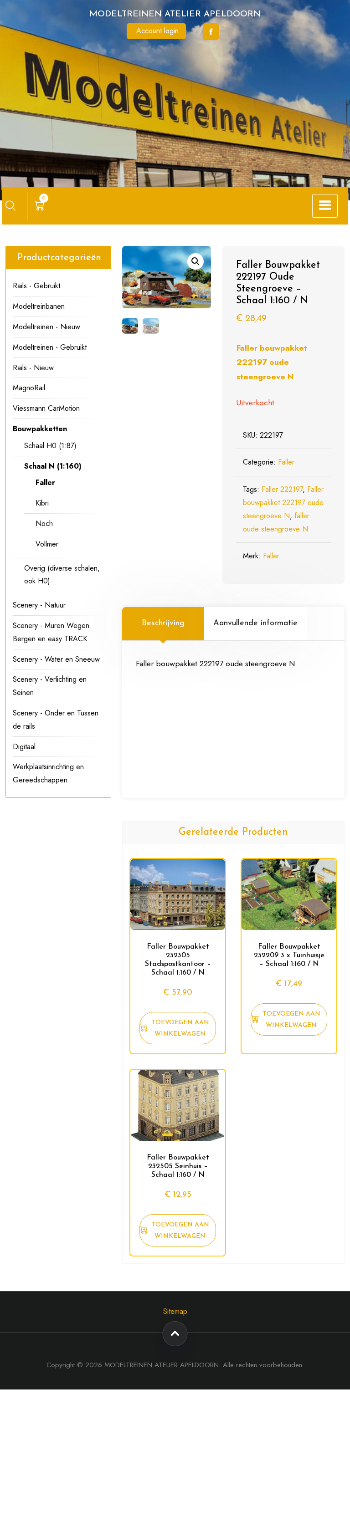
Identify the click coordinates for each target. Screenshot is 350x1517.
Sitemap (175, 1311)
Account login (157, 31)
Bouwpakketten (40, 429)
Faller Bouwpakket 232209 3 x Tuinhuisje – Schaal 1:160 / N (289, 955)
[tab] (163, 623)
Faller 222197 (282, 489)
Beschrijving (163, 623)
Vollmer (47, 544)
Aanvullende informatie (255, 623)
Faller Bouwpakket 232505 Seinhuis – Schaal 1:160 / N (178, 1166)
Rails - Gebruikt (36, 286)
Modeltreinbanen (39, 306)
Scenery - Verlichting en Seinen (50, 686)
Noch (44, 523)
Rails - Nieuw (33, 368)
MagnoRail (29, 388)
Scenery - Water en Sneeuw (56, 659)
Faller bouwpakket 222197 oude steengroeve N (272, 362)
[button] (195, 261)
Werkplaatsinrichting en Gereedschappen (48, 773)
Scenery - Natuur (39, 605)
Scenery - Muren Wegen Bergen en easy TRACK (51, 632)
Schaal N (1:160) (53, 466)
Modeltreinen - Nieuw (46, 327)
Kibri (42, 503)
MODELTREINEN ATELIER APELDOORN (175, 14)
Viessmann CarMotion (46, 408)
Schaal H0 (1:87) (50, 445)
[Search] (10, 205)
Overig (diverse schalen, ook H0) (62, 575)
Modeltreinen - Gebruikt (50, 347)
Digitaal (24, 746)
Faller (286, 462)
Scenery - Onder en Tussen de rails (55, 719)
